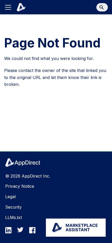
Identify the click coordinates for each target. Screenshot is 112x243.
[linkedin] (10, 231)
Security (13, 207)
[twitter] (22, 231)
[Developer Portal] (18, 7)
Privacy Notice (19, 186)
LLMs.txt (13, 217)
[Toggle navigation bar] (8, 7)
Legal (10, 196)
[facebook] (34, 231)
